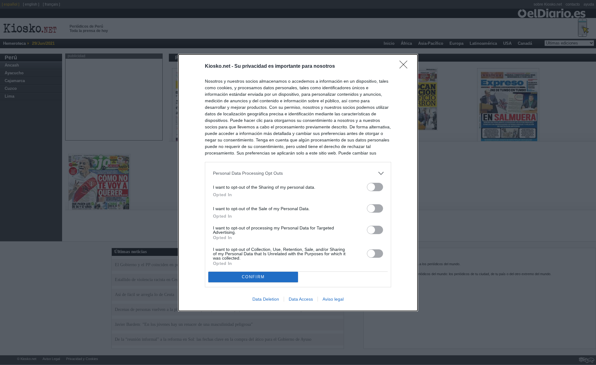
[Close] (405, 66)
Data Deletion (265, 299)
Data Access (301, 299)
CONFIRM (253, 277)
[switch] (375, 187)
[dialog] (298, 182)
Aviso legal (333, 299)
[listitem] (298, 173)
